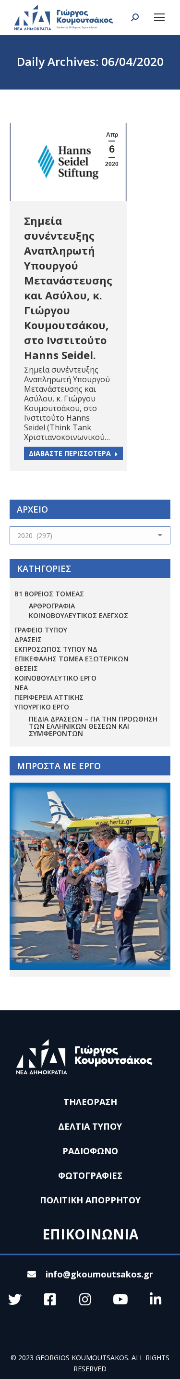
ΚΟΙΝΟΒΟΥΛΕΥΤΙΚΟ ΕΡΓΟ (55, 678)
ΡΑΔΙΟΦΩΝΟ (90, 1151)
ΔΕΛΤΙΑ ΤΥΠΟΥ (90, 1126)
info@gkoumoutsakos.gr (99, 1274)
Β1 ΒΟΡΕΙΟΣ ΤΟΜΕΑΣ (49, 593)
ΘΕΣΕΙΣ (26, 668)
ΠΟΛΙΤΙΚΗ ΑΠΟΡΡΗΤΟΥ (90, 1200)
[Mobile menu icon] (159, 17)
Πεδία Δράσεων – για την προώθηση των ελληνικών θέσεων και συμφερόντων (93, 726)
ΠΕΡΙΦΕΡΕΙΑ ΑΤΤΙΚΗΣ (49, 697)
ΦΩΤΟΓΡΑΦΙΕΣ (90, 1175)
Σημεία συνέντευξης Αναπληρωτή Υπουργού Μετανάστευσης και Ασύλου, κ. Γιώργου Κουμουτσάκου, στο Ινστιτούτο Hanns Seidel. (68, 287)
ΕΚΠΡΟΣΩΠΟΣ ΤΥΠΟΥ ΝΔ (55, 649)
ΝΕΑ (21, 687)
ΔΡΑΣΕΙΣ (28, 639)
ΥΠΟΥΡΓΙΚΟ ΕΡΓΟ (41, 706)
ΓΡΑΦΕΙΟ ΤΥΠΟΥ (40, 629)
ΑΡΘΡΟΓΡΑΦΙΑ (52, 605)
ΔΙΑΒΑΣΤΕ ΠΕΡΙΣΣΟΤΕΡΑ (70, 453)
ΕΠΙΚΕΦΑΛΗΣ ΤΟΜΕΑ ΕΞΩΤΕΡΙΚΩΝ (71, 658)
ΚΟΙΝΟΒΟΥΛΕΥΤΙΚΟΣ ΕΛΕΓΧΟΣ (78, 615)
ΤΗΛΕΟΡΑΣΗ (90, 1102)
